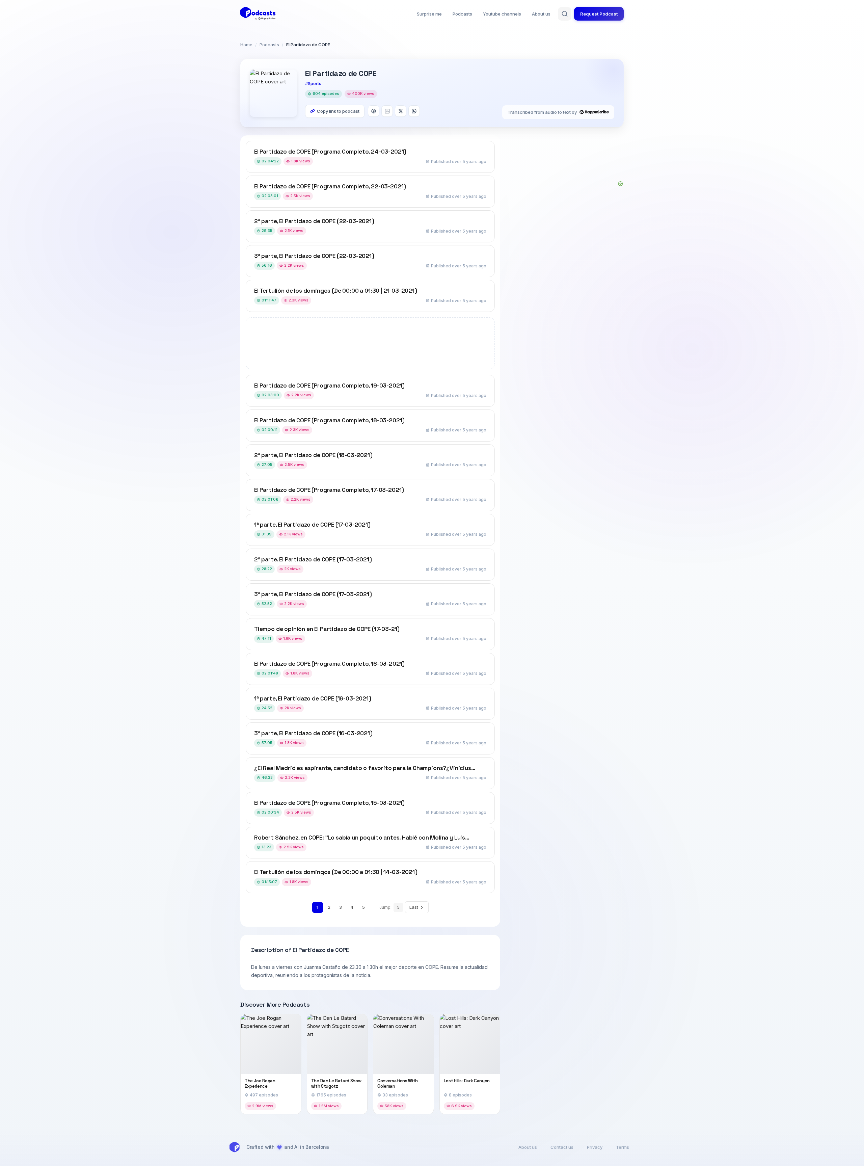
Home (246, 44)
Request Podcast (599, 14)
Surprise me (429, 14)
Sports (314, 83)
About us (541, 14)
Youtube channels (502, 14)
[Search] (564, 14)
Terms (622, 1147)
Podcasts (462, 14)
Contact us (561, 1147)
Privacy (594, 1147)
